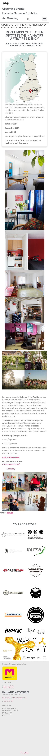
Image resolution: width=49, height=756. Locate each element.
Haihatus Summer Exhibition (20, 13)
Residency (11, 469)
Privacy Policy (24, 753)
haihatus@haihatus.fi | (8, 698)
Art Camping (10, 18)
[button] (44, 19)
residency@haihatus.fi (11, 464)
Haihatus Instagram (7, 688)
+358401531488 (8, 701)
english (10, 513)
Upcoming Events (13, 8)
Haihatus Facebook (7, 686)
